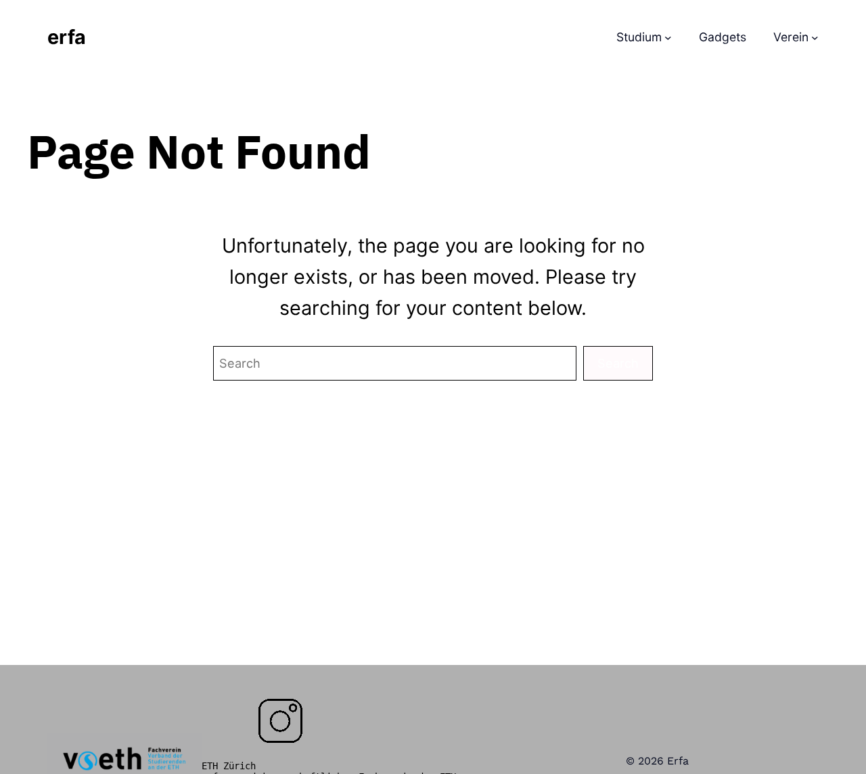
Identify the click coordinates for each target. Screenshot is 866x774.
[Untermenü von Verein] (815, 37)
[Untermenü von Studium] (668, 37)
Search (618, 363)
